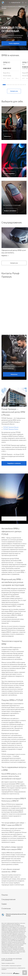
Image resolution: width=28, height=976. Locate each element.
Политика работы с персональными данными (11, 965)
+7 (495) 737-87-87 (15, 2)
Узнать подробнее (14, 43)
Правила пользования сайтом (7, 963)
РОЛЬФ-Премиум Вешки (11, 427)
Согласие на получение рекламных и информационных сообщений (13, 968)
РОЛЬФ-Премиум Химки (10, 429)
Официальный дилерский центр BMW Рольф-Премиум (13, 7)
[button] (5, 243)
